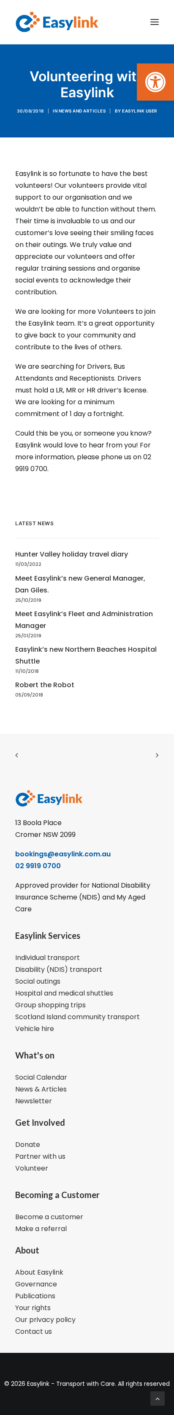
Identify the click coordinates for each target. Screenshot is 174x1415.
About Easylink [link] (39, 1272)
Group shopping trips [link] (50, 1005)
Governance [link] (36, 1284)
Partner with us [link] (40, 1156)
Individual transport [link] (47, 958)
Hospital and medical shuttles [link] (64, 993)
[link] (155, 82)
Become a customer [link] (49, 1217)
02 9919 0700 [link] (38, 866)
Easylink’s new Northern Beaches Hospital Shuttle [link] (86, 655)
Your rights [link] (33, 1308)
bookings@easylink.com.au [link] (63, 854)
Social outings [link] (37, 981)
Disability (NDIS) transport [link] (58, 969)
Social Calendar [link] (41, 1077)
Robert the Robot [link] (44, 685)
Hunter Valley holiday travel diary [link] (71, 554)
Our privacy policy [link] (45, 1320)
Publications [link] (35, 1296)
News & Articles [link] (41, 1089)
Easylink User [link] (140, 110)
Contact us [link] (33, 1331)
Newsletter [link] (33, 1101)
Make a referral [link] (41, 1229)
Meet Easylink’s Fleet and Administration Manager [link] (84, 620)
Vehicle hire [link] (34, 1029)
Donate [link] (27, 1144)
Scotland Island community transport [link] (77, 1017)
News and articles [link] (82, 110)
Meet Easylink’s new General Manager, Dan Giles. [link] (80, 584)
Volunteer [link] (31, 1168)
